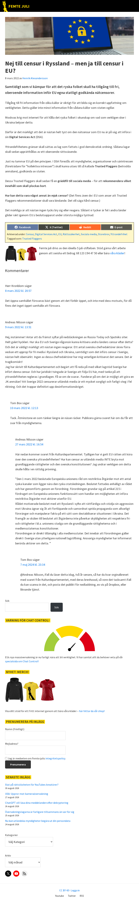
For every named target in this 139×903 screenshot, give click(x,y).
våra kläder (117, 253)
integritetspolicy (55, 758)
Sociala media (89, 234)
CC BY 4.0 (64, 890)
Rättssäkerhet (71, 234)
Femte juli (18, 6)
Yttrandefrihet (119, 234)
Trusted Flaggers (32, 238)
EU (60, 234)
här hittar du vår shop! (92, 711)
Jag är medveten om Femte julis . (36, 758)
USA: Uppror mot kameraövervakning (26, 793)
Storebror (103, 234)
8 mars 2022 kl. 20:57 (18, 291)
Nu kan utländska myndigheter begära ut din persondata (37, 820)
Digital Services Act (46, 234)
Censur (30, 234)
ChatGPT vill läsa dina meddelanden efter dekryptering (36, 802)
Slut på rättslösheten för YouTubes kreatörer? (31, 784)
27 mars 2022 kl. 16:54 (29, 444)
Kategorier (11, 835)
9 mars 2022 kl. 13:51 (18, 327)
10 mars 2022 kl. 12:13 (24, 408)
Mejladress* (11, 743)
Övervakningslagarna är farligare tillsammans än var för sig (39, 812)
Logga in (75, 890)
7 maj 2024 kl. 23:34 (32, 565)
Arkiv (8, 855)
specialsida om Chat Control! (22, 661)
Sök (7, 600)
